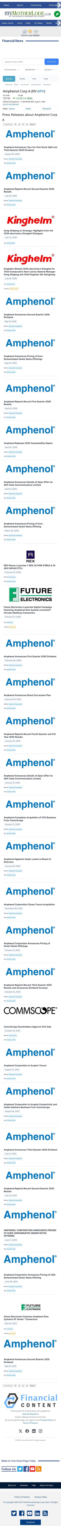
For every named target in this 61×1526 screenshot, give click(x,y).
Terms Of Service (30, 1423)
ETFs (34, 79)
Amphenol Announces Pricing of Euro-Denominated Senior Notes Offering (23, 525)
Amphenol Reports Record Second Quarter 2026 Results (29, 190)
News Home (7, 23)
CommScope (12, 1035)
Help (34, 1485)
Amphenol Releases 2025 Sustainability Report (28, 443)
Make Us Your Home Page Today (18, 1461)
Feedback (30, 1522)
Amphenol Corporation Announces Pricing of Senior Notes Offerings (27, 945)
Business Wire (11, 163)
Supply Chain (14, 288)
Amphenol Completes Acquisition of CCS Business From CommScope (30, 819)
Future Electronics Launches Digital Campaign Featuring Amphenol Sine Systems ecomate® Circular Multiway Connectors (28, 610)
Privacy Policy (46, 1420)
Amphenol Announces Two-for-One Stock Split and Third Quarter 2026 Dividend (30, 148)
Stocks (22, 79)
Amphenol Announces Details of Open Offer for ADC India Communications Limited (28, 483)
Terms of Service (22, 1497)
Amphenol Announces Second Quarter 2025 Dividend (27, 1361)
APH (41, 91)
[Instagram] (40, 1431)
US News (38, 23)
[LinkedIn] (34, 1431)
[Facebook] (27, 1431)
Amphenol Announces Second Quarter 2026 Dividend (27, 316)
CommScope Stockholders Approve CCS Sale (27, 1026)
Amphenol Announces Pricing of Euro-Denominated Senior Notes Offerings (23, 357)
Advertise (24, 1485)
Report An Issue (46, 1485)
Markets (9, 79)
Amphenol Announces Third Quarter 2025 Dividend (30, 1149)
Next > (32, 124)
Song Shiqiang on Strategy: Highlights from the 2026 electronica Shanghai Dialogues (28, 232)
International (36, 84)
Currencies (24, 84)
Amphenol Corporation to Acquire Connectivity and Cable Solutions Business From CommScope (30, 1106)
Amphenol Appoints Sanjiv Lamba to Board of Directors (27, 860)
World (49, 23)
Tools (46, 79)
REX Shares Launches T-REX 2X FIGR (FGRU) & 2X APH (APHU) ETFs (29, 567)
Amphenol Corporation (15, 159)
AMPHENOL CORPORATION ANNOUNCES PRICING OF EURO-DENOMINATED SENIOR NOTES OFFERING (30, 1233)
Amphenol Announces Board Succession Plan (27, 695)
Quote (12, 108)
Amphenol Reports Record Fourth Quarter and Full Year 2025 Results (30, 735)
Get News (10, 622)
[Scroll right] (59, 5)
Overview (8, 84)
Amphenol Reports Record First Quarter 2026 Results (27, 403)
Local (19, 23)
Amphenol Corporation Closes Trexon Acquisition (29, 904)
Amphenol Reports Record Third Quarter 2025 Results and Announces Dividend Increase (28, 986)
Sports (20, 5)
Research (47, 108)
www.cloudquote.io (30, 1414)
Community (36, 5)
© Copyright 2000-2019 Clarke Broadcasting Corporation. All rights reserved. (30, 1503)
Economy (12, 627)
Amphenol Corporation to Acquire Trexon (25, 1065)
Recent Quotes (10, 69)
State (28, 23)
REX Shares (12, 577)
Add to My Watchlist (11, 104)
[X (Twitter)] (20, 1431)
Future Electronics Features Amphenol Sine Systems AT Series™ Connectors (26, 1318)
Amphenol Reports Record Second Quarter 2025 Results (29, 1190)
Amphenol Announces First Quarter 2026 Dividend (30, 656)
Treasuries (47, 84)
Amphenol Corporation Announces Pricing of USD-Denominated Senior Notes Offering (30, 1276)
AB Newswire (11, 243)
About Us (12, 1485)
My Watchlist (30, 69)
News (6, 5)
